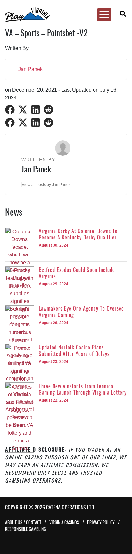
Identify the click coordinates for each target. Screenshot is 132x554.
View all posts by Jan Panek (46, 184)
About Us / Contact (23, 522)
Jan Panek (30, 69)
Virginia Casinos (64, 522)
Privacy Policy (101, 522)
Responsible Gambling (25, 528)
